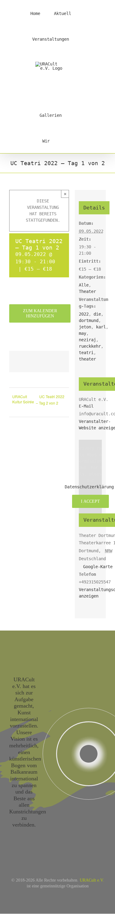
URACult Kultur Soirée (23, 399)
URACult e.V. (92, 880)
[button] (71, 140)
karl (101, 326)
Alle (84, 285)
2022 (84, 314)
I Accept (90, 501)
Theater (87, 291)
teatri (86, 352)
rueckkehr (90, 346)
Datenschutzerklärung (89, 486)
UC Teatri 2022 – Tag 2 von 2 (50, 399)
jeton (85, 326)
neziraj (87, 339)
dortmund (88, 320)
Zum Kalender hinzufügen (40, 313)
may (82, 333)
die (97, 314)
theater (87, 359)
